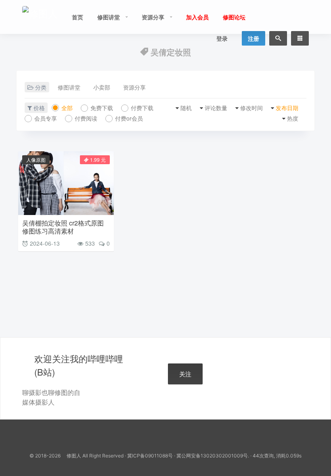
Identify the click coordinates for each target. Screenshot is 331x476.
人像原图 (36, 159)
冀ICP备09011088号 (150, 456)
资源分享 (153, 17)
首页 (77, 17)
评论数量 (216, 108)
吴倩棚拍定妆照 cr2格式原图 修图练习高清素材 (63, 227)
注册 (253, 38)
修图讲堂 (108, 17)
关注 (185, 374)
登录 (222, 38)
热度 (292, 118)
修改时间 (251, 108)
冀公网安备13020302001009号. (212, 456)
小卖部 (101, 87)
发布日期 (287, 108)
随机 (186, 108)
